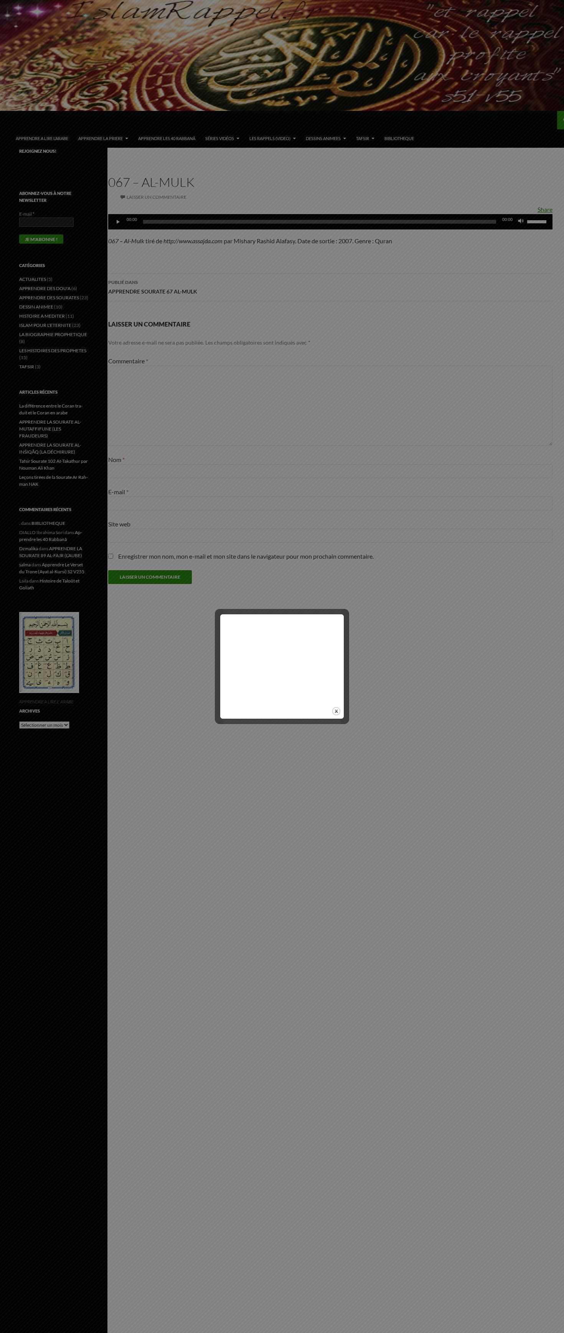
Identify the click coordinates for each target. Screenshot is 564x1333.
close (336, 711)
